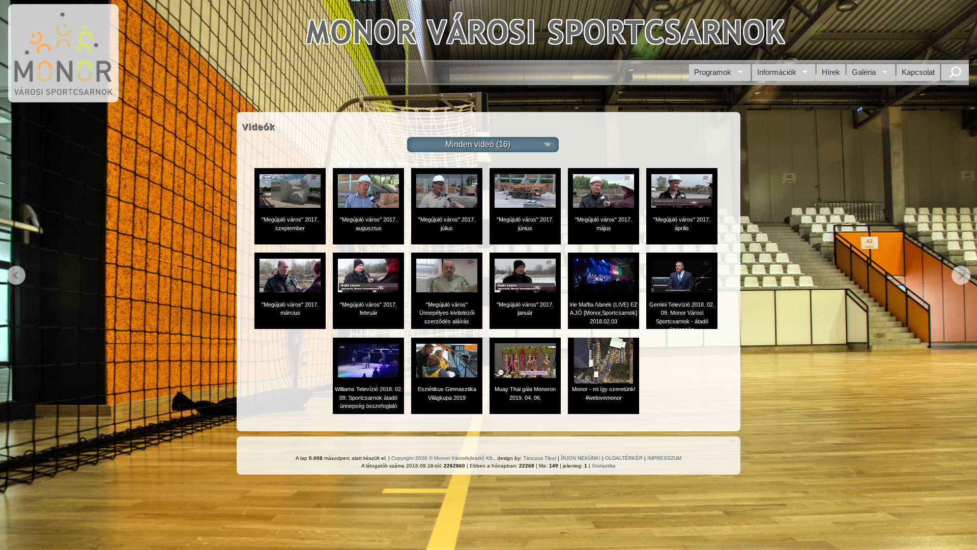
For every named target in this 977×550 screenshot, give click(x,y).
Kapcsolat (918, 72)
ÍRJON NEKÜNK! (580, 458)
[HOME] (63, 97)
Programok (712, 72)
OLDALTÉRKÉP (624, 458)
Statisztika (604, 466)
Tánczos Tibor (539, 458)
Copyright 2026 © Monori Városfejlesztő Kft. (442, 458)
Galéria (864, 72)
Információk (776, 72)
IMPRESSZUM (664, 458)
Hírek (831, 72)
